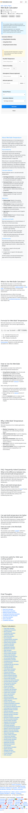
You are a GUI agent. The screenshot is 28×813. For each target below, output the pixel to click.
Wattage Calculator (8, 750)
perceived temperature (14, 299)
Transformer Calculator (9, 736)
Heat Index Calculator (9, 628)
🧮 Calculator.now (6, 2)
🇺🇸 (21, 2)
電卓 (22, 808)
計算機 (10, 808)
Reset (14, 110)
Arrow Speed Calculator (10, 658)
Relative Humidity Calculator (10, 612)
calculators (11, 16)
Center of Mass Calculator (10, 734)
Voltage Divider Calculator (10, 737)
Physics (9, 5)
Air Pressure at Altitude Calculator (12, 706)
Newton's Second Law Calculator (12, 728)
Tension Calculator (8, 686)
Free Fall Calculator (8, 667)
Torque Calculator (8, 662)
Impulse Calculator (8, 715)
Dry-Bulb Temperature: (9, 58)
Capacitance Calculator (9, 723)
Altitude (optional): (8, 80)
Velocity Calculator (8, 634)
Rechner (4, 807)
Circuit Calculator (8, 753)
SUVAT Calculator (8, 700)
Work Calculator (8, 631)
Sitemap (13, 793)
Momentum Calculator (9, 648)
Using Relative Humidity (9, 39)
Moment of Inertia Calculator (11, 712)
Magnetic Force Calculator (10, 722)
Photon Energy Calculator (10, 720)
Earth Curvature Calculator (10, 676)
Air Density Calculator (9, 684)
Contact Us (23, 792)
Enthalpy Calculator (9, 666)
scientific (17, 531)
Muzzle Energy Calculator (10, 739)
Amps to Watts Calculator (10, 653)
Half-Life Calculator (8, 711)
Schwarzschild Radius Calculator (12, 703)
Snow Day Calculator (8, 617)
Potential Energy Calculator (10, 656)
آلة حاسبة (21, 807)
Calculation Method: (7, 37)
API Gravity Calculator (9, 725)
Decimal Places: (7, 91)
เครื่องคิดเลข (3, 808)
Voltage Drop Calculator (10, 630)
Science (5, 5)
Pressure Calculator (9, 672)
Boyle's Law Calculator (9, 670)
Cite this (4, 13)
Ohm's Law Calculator (9, 694)
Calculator (2, 800)
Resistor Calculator (8, 695)
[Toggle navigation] (26, 2)
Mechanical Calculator (9, 744)
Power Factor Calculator (10, 692)
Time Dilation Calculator (10, 669)
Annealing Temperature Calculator (11, 614)
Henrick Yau (9, 10)
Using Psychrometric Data (10, 44)
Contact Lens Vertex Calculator (11, 680)
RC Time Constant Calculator (11, 719)
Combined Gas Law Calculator (10, 615)
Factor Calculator (7, 618)
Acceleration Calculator (9, 633)
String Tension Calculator (10, 747)
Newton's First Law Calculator (11, 730)
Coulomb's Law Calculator (10, 689)
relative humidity (19, 287)
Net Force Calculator (9, 645)
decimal (16, 393)
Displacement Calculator (10, 659)
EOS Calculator (7, 745)
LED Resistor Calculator (9, 751)
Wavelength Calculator (9, 647)
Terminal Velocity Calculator (11, 681)
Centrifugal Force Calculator (11, 708)
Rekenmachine (12, 807)
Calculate (14, 106)
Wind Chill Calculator (9, 733)
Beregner (18, 797)
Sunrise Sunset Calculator (10, 705)
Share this (20, 13)
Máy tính (26, 805)
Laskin (19, 805)
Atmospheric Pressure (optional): (11, 73)
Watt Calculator (8, 650)
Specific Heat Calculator (10, 655)
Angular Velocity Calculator (10, 698)
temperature (4, 16)
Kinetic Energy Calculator (10, 642)
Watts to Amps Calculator (10, 651)
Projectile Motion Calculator (11, 639)
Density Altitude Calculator (10, 675)
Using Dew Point (7, 42)
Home (2, 5)
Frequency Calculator (9, 644)
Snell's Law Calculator (9, 687)
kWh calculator (7, 755)
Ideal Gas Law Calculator (10, 641)
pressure (16, 381)
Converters (18, 793)
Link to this (12, 13)
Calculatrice (18, 802)
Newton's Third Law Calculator (11, 731)
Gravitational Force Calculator (11, 661)
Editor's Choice (15, 792)
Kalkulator (9, 803)
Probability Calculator (8, 620)
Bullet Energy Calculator (10, 673)
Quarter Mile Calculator (10, 678)
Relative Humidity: (8, 65)
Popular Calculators (5, 793)
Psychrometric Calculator (9, 611)
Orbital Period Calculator (10, 691)
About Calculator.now (5, 792)
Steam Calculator (8, 748)
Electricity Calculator (9, 697)
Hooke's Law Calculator (9, 701)
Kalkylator (12, 805)
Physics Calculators (16, 784)
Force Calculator (8, 637)
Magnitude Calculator (9, 742)
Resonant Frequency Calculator (11, 717)
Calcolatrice (3, 799)
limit (21, 489)
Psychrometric (4, 342)
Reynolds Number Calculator (11, 714)
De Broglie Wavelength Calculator (12, 726)
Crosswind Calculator (9, 740)
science (18, 16)
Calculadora (11, 799)
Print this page (5, 12)
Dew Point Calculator (8, 609)
